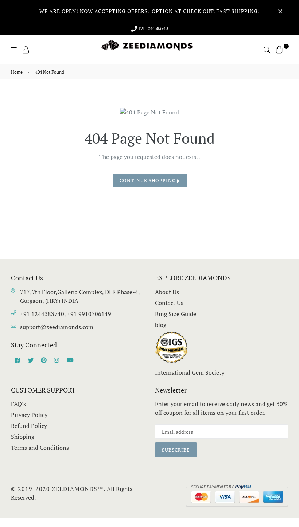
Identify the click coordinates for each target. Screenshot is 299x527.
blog (160, 325)
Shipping (22, 437)
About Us (167, 292)
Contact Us (169, 303)
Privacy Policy (29, 415)
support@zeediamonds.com (56, 327)
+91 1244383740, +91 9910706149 (65, 314)
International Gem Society (189, 372)
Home (17, 72)
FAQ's (18, 404)
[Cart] (279, 49)
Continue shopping (148, 180)
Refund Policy (29, 426)
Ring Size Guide (175, 314)
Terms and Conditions (40, 448)
